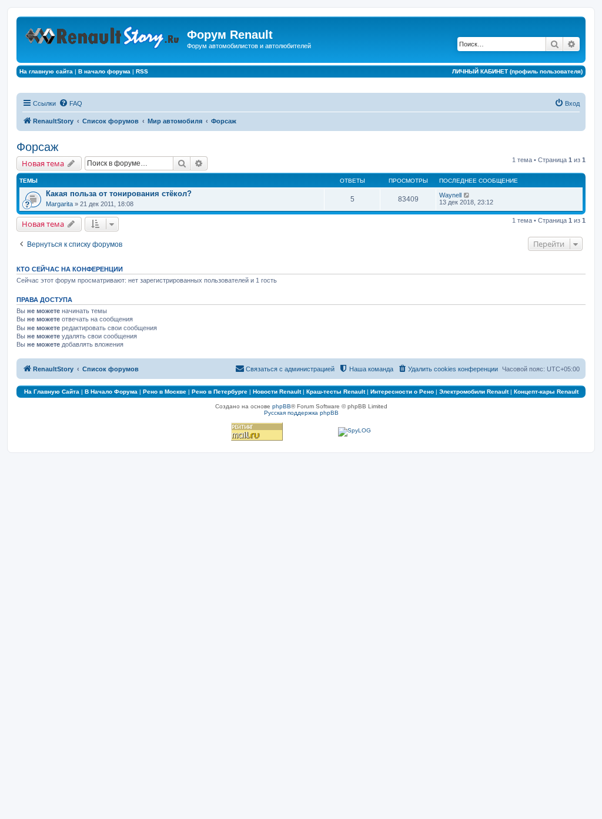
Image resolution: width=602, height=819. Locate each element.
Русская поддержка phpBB (301, 413)
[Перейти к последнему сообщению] (467, 195)
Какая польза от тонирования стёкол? (119, 193)
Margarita (59, 203)
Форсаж (37, 146)
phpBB (281, 406)
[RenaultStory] (103, 35)
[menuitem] (70, 103)
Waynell (450, 195)
